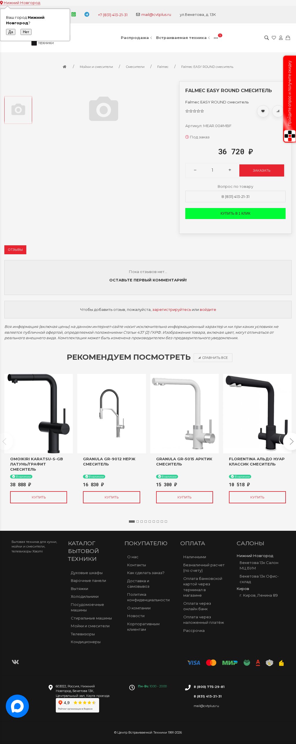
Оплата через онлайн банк (197, 606)
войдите (208, 309)
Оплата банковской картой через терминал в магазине (202, 587)
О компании (139, 608)
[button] (132, 521)
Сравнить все (215, 358)
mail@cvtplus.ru (156, 14)
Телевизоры (83, 634)
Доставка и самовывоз (138, 583)
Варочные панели (88, 580)
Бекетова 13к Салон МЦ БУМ (259, 565)
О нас (132, 556)
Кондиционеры (86, 641)
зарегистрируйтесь (171, 309)
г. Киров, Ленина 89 (259, 595)
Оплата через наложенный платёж (203, 620)
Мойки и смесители (90, 626)
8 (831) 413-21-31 (235, 196)
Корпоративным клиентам (143, 626)
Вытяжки (79, 588)
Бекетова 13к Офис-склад (259, 579)
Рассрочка (194, 630)
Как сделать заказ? (145, 572)
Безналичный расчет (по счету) (204, 568)
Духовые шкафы (87, 572)
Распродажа (135, 37)
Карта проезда (98, 696)
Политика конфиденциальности (148, 597)
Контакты (136, 565)
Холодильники (85, 596)
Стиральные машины (91, 618)
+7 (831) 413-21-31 (112, 14)
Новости (136, 615)
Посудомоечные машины (87, 607)
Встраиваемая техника (181, 37)
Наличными (194, 556)
